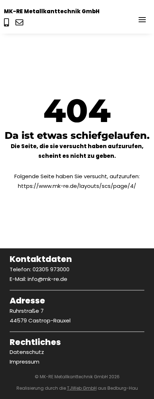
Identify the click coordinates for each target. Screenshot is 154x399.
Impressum (24, 361)
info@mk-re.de (47, 279)
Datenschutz (27, 352)
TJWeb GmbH (82, 388)
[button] (142, 19)
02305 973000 (51, 269)
